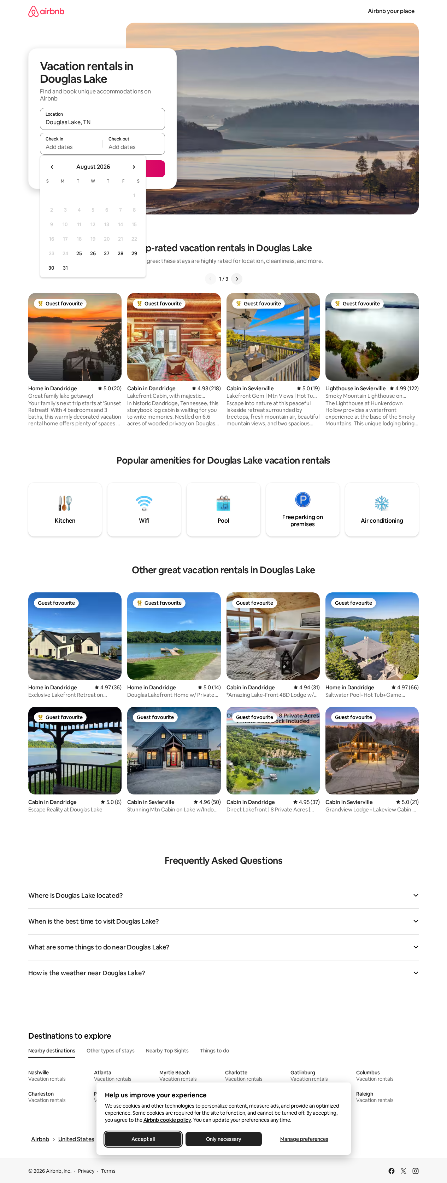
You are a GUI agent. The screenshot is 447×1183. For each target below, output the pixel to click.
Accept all (143, 1139)
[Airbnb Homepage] (46, 11)
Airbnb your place (391, 11)
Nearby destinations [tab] (51, 1050)
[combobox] (102, 122)
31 (65, 268)
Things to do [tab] (214, 1050)
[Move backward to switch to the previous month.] (52, 167)
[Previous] (210, 279)
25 (79, 253)
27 (107, 253)
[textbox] (71, 147)
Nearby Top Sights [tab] (167, 1050)
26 (93, 253)
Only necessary (223, 1139)
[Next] (236, 279)
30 (51, 268)
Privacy (86, 1171)
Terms (108, 1171)
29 (134, 253)
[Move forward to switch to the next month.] (133, 167)
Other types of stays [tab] (111, 1050)
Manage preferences (304, 1139)
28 (120, 253)
